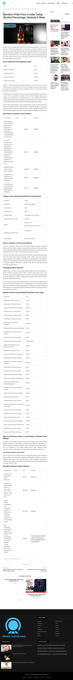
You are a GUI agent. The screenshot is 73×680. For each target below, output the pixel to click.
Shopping (40, 629)
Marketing (40, 623)
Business (40, 621)
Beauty (57, 631)
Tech (56, 623)
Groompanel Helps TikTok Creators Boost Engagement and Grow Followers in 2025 (65, 68)
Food (39, 633)
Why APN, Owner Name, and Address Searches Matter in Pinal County (55, 28)
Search (52, 11)
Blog (58, 3)
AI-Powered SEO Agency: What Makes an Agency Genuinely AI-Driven (65, 35)
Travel (39, 627)
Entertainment (58, 621)
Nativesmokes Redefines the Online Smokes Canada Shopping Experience (55, 51)
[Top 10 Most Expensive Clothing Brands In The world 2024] (6, 665)
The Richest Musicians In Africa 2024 (19, 653)
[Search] (72, 3)
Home (38, 3)
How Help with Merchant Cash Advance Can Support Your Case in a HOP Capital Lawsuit (65, 86)
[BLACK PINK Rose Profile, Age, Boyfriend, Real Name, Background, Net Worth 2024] (6, 648)
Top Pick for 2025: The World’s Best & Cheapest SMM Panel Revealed (55, 85)
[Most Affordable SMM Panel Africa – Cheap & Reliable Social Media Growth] (65, 44)
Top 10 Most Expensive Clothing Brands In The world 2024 (23, 662)
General (57, 629)
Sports (56, 625)
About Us (43, 3)
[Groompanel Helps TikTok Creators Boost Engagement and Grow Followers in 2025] (65, 60)
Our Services (51, 3)
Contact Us (64, 3)
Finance (39, 635)
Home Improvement (42, 631)
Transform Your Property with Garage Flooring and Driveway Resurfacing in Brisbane (55, 68)
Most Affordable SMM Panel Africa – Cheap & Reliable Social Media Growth (65, 51)
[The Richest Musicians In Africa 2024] (6, 656)
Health (56, 627)
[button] (5, 589)
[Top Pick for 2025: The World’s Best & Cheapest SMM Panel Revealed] (55, 78)
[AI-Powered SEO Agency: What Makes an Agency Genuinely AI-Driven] (36, 586)
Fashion (39, 625)
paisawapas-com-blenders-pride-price (12, 558)
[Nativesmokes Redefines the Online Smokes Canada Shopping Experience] (55, 44)
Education (57, 633)
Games (57, 635)
